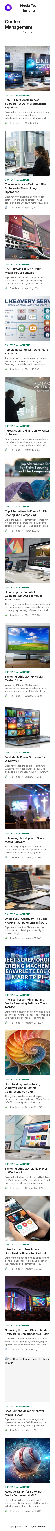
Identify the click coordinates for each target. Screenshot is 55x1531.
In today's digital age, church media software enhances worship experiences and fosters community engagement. (25, 849)
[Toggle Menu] (47, 7)
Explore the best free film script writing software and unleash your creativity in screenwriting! (24, 930)
